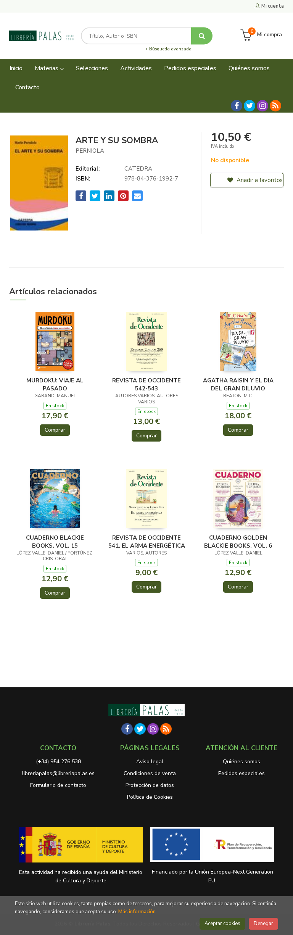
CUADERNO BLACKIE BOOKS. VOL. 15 (55, 541)
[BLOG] (275, 105)
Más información (137, 911)
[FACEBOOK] (236, 105)
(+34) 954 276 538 (58, 761)
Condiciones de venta (150, 773)
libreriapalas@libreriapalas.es (58, 773)
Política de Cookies (150, 797)
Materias (47, 68)
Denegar (263, 923)
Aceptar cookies (222, 923)
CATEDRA (138, 168)
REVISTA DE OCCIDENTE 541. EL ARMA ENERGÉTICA (146, 541)
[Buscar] (202, 35)
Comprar (55, 430)
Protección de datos (150, 785)
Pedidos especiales (241, 773)
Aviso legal (149, 761)
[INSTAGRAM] (262, 105)
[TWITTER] (249, 105)
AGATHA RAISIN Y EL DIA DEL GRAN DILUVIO (238, 384)
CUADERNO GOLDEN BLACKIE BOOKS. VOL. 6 (238, 541)
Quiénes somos (241, 761)
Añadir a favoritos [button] (259, 180)
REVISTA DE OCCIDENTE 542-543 (146, 384)
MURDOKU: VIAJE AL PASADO (55, 384)
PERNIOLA (90, 151)
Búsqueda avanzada (169, 49)
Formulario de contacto (58, 785)
